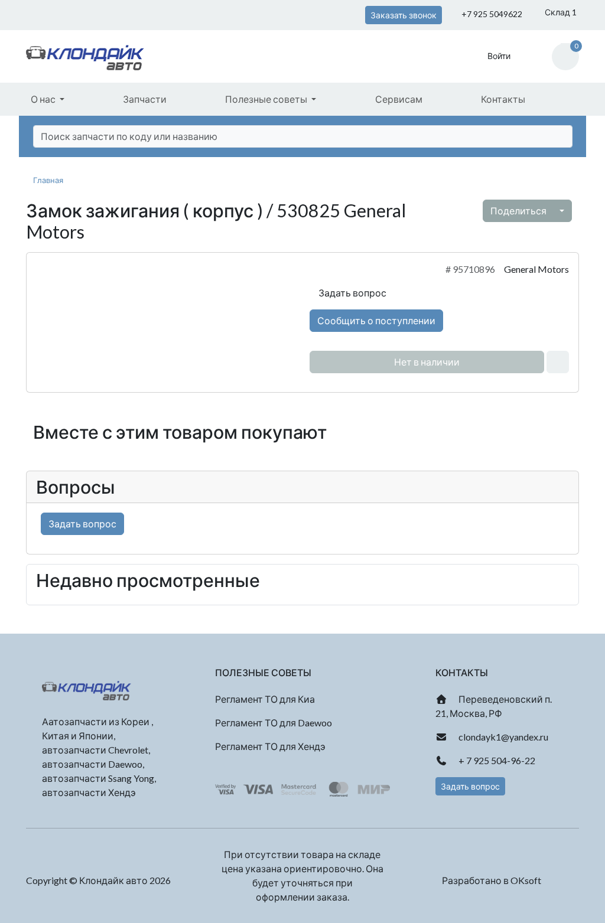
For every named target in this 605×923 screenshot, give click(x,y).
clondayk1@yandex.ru (502, 736)
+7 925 (491, 14)
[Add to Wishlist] (558, 362)
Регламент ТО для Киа (265, 699)
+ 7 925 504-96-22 (496, 760)
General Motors (536, 269)
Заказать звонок (403, 15)
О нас (44, 99)
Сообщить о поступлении (376, 320)
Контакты (503, 99)
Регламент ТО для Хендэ (270, 746)
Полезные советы (267, 99)
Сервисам (398, 99)
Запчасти (145, 99)
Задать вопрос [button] (470, 786)
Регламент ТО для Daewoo (273, 722)
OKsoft (525, 880)
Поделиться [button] (519, 210)
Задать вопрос (351, 292)
